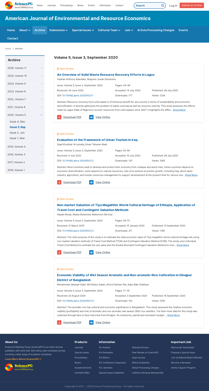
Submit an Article (192, 5)
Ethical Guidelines (140, 362)
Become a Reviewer (181, 362)
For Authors (104, 347)
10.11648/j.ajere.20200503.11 (77, 95)
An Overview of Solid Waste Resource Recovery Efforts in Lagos (106, 75)
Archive (40, 30)
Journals (51, 5)
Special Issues (82, 30)
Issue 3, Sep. (18, 127)
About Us (11, 342)
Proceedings (66, 5)
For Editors (104, 357)
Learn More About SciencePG (22, 359)
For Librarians (105, 367)
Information (105, 5)
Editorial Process (140, 347)
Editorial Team (108, 30)
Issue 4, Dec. (18, 121)
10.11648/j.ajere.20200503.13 (78, 230)
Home (40, 5)
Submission (57, 30)
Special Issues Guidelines (111, 373)
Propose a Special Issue (183, 352)
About (23, 30)
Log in (173, 5)
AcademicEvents (83, 367)
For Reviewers (106, 352)
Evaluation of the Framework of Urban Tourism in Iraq (97, 140)
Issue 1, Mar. (17, 138)
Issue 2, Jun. (17, 132)
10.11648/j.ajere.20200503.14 (78, 300)
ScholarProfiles (82, 373)
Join (128, 30)
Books (80, 5)
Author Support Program (183, 367)
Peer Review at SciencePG (145, 352)
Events (91, 5)
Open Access (138, 357)
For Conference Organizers (112, 362)
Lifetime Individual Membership (147, 373)
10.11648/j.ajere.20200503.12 (78, 160)
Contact (119, 5)
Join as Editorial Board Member (186, 357)
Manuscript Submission (182, 347)
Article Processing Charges (155, 30)
